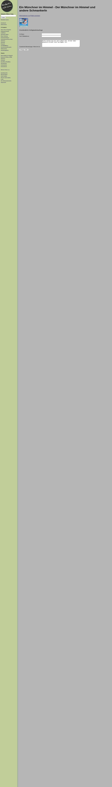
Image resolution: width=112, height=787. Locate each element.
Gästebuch (3, 22)
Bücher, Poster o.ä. (5, 69)
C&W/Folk (3, 32)
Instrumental (4, 65)
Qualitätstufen (4, 72)
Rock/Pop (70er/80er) (5, 61)
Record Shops (4, 74)
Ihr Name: (21, 34)
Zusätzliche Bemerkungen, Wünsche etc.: (30, 46)
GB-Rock (3, 40)
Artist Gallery (4, 76)
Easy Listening (4, 36)
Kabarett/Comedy (5, 31)
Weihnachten (4, 48)
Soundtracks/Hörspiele (6, 47)
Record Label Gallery (5, 77)
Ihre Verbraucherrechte (6, 80)
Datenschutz (4, 24)
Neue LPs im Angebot (6, 29)
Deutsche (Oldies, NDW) (6, 57)
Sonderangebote (5, 50)
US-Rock (3, 42)
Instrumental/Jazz (5, 37)
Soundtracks (4, 63)
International (4, 66)
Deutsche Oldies (4, 34)
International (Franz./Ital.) (7, 39)
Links (2, 79)
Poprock (3, 44)
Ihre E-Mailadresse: (24, 36)
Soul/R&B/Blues (4, 45)
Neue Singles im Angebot (7, 55)
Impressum (3, 82)
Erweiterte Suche (5, 19)
